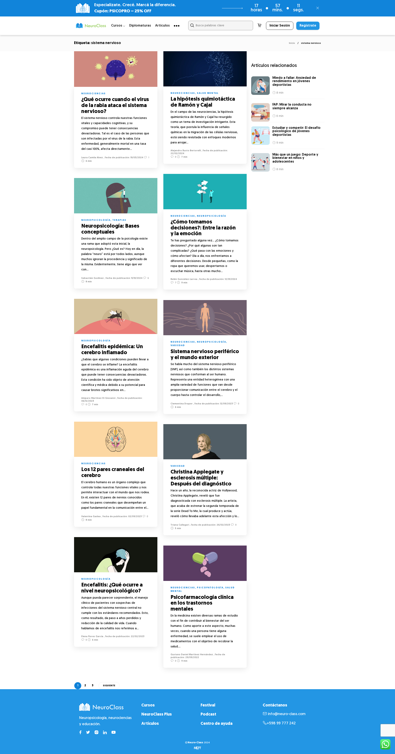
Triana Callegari (180, 525)
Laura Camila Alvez (92, 158)
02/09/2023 (135, 516)
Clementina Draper (182, 404)
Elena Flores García (92, 636)
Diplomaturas (140, 25)
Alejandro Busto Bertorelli (186, 151)
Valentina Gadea (91, 516)
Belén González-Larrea (184, 279)
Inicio (292, 43)
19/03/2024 (136, 158)
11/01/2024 (137, 278)
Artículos (162, 25)
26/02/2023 (223, 525)
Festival (208, 705)
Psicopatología (210, 588)
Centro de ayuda (216, 724)
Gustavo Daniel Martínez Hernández (192, 655)
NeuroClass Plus (156, 714)
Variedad (178, 345)
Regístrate (308, 25)
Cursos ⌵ (118, 25)
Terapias (119, 220)
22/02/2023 (137, 636)
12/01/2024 (230, 279)
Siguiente (109, 686)
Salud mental (208, 93)
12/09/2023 (226, 404)
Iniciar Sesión (280, 25)
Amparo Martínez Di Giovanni (98, 398)
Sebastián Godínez (92, 278)
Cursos (148, 705)
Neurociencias (93, 94)
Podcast (208, 714)
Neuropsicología (211, 216)
